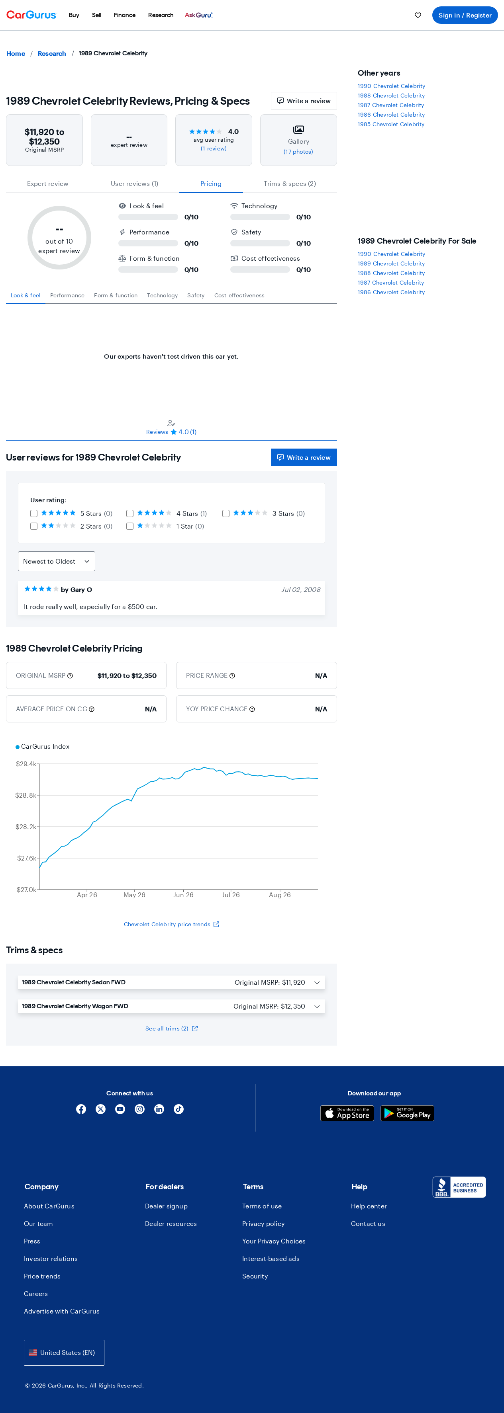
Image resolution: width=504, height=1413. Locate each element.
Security (255, 1276)
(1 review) (214, 148)
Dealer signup (166, 1206)
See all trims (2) (166, 1028)
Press (32, 1241)
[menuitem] (74, 15)
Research (52, 53)
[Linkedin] (159, 1112)
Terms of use (262, 1206)
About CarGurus (49, 1206)
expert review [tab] (48, 183)
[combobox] (64, 1353)
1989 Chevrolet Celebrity (391, 263)
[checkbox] (33, 513)
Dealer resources (171, 1223)
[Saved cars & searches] (418, 15)
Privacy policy (263, 1223)
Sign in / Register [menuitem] (465, 15)
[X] (101, 1112)
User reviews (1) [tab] (134, 183)
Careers (36, 1293)
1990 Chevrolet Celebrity (392, 85)
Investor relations (51, 1258)
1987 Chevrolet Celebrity (391, 104)
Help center (369, 1206)
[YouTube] (120, 1112)
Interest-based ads (271, 1258)
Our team (38, 1223)
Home (15, 53)
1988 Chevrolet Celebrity (391, 95)
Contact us (368, 1223)
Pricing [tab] (211, 183)
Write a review (309, 100)
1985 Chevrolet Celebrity (391, 124)
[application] (171, 821)
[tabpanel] (171, 352)
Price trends (42, 1276)
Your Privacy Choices (274, 1241)
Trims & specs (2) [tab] (290, 183)
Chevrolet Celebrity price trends (167, 924)
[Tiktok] (179, 1112)
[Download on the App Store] (347, 1114)
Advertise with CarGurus (62, 1311)
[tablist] (171, 183)
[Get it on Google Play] (407, 1114)
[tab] (25, 295)
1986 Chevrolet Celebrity (391, 114)
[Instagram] (140, 1112)
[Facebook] (81, 1112)
